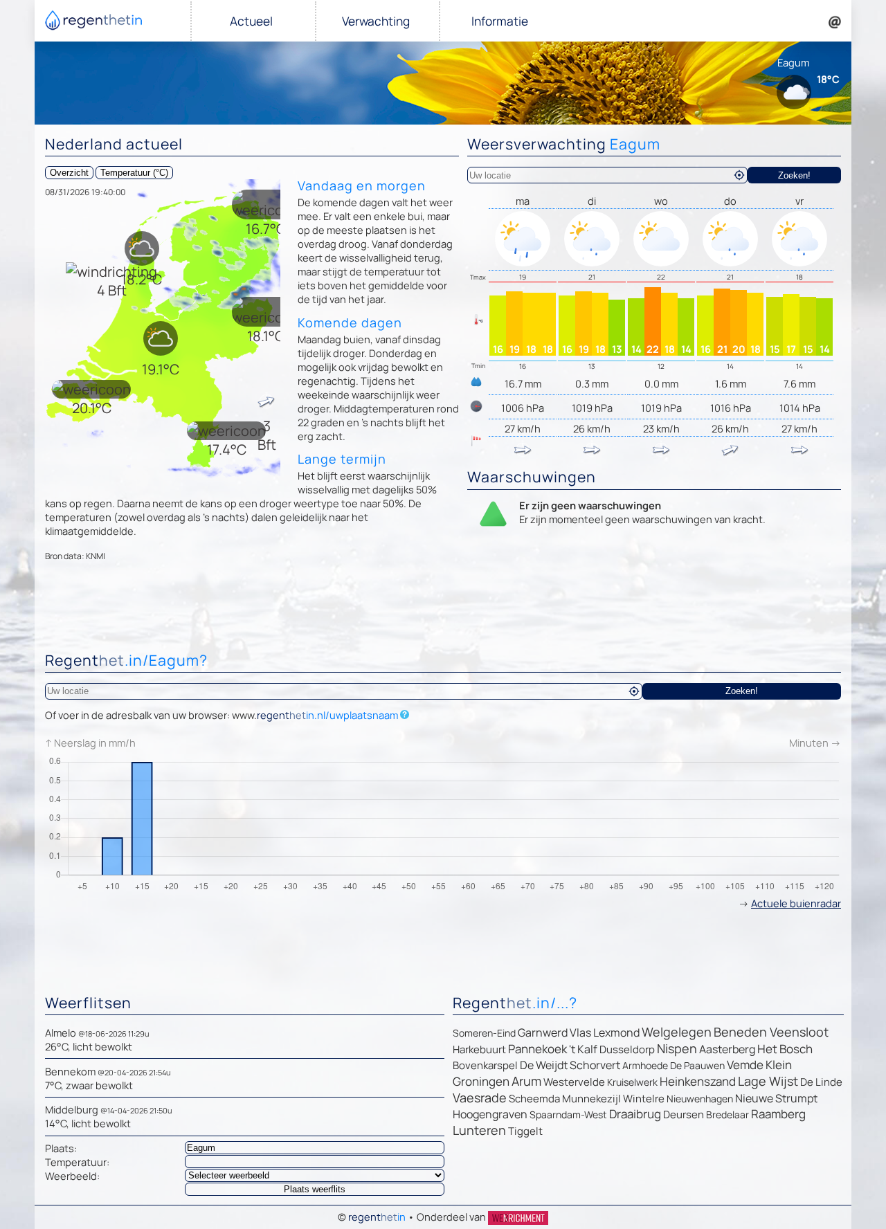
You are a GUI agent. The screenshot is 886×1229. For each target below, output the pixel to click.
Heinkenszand (698, 1081)
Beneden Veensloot (771, 1031)
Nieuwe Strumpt (776, 1098)
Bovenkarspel (485, 1065)
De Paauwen (697, 1065)
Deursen (683, 1114)
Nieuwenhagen (700, 1098)
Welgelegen (677, 1031)
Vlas (580, 1032)
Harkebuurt (479, 1049)
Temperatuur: (77, 1162)
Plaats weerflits (314, 1189)
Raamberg (778, 1114)
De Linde (821, 1082)
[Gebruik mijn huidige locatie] (739, 175)
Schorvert (595, 1065)
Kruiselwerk (632, 1082)
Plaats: (61, 1148)
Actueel (251, 21)
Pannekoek (537, 1049)
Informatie (499, 21)
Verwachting (376, 21)
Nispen (677, 1048)
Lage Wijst (768, 1081)
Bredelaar (727, 1114)
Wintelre (643, 1098)
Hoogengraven (490, 1114)
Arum (526, 1081)
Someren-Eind (484, 1032)
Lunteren (479, 1130)
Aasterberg (727, 1049)
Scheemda (534, 1098)
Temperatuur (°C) (134, 172)
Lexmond (616, 1032)
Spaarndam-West (568, 1114)
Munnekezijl (591, 1098)
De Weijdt (544, 1065)
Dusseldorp (627, 1049)
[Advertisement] (443, 610)
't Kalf (583, 1049)
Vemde (745, 1065)
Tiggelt (525, 1131)
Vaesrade (480, 1097)
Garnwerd (543, 1032)
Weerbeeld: (72, 1176)
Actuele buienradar (796, 903)
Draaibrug (635, 1114)
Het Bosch (785, 1049)
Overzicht (69, 172)
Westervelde (574, 1082)
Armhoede (645, 1065)
